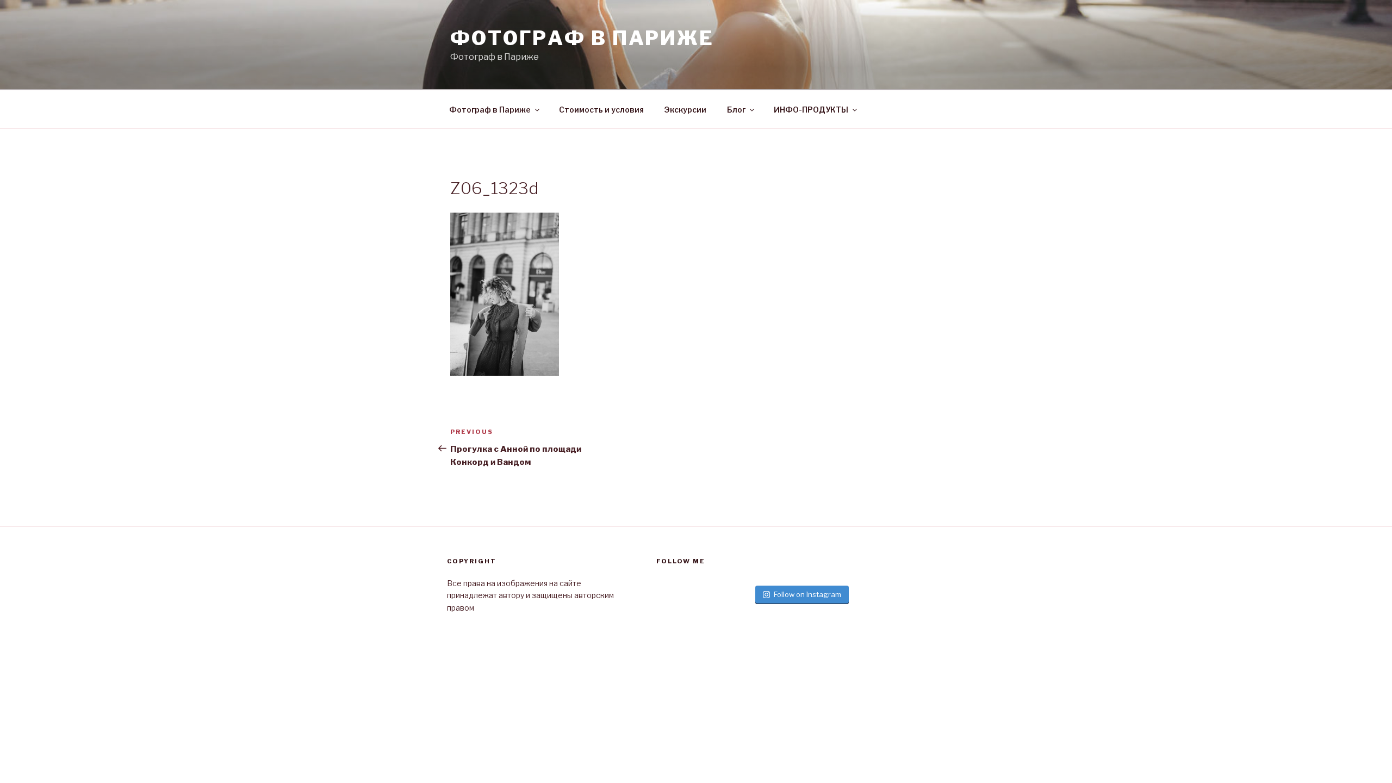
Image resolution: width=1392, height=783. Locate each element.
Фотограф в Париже (490, 109)
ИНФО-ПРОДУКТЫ (811, 109)
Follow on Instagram (807, 594)
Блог (736, 109)
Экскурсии (685, 109)
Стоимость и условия (601, 109)
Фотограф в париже (582, 38)
